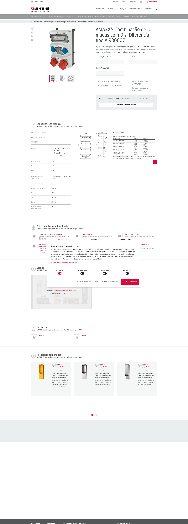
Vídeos (118, 16)
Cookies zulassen (129, 282)
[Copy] (32, 40)
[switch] (82, 273)
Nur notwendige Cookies (87, 281)
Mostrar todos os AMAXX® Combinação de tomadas (86, 22)
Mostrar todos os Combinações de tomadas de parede (51, 22)
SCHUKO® (131, 57)
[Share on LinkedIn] (32, 32)
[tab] (53, 78)
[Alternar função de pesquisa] (156, 9)
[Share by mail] (32, 36)
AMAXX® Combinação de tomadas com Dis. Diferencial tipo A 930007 (53, 16)
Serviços (122, 9)
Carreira (125, 2)
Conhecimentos (135, 9)
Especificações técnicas (85, 16)
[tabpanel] (61, 49)
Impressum (73, 262)
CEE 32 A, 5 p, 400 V (103, 57)
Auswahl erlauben (110, 282)
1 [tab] (92, 415)
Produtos (100, 9)
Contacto (133, 2)
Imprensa (116, 2)
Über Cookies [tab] (125, 240)
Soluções (111, 9)
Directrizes (126, 16)
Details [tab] (94, 240)
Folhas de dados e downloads (104, 16)
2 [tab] (96, 415)
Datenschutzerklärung (59, 262)
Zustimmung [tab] (62, 239)
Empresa (148, 9)
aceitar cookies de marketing (65, 291)
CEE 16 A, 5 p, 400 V (103, 68)
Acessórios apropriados (139, 16)
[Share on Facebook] (32, 28)
